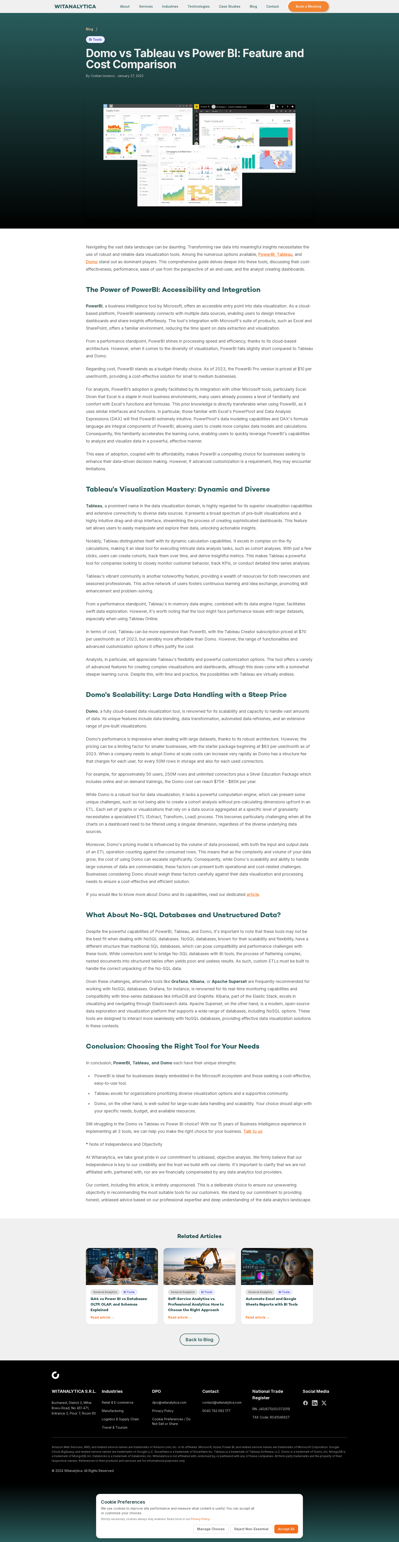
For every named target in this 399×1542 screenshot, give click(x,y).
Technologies (198, 6)
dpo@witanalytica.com (169, 1402)
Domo (92, 261)
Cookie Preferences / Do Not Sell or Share (171, 1421)
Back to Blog (199, 1339)
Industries (170, 6)
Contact (272, 6)
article (253, 894)
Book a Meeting (308, 6)
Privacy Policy (163, 1411)
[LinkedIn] (314, 1403)
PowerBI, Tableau (275, 254)
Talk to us (253, 1131)
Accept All (286, 1529)
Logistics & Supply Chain (120, 1419)
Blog (253, 6)
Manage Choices (211, 1529)
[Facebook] (305, 1403)
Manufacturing (113, 1411)
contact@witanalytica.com (222, 1402)
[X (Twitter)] (324, 1403)
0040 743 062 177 (216, 1411)
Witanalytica (73, 1471)
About (125, 6)
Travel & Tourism (114, 1427)
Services (146, 6)
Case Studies (229, 6)
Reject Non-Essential (251, 1529)
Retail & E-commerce (117, 1402)
